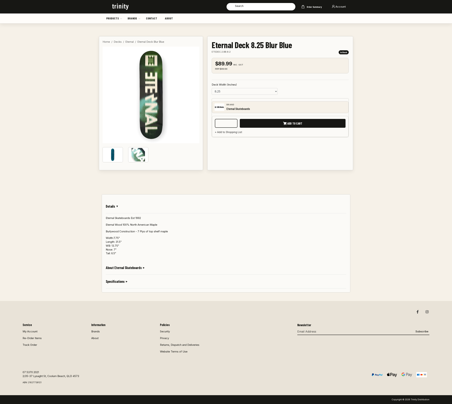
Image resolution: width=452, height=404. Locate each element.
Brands (132, 18)
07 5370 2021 (31, 372)
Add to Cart (294, 123)
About (169, 18)
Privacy (164, 338)
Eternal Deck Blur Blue (150, 41)
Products (112, 18)
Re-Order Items (32, 338)
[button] (121, 18)
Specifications (115, 281)
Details (110, 206)
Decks (118, 41)
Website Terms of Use (174, 351)
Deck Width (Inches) (224, 84)
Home (106, 41)
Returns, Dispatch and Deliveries (179, 344)
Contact (151, 18)
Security (165, 331)
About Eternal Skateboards (124, 268)
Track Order (30, 344)
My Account (30, 331)
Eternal (129, 41)
